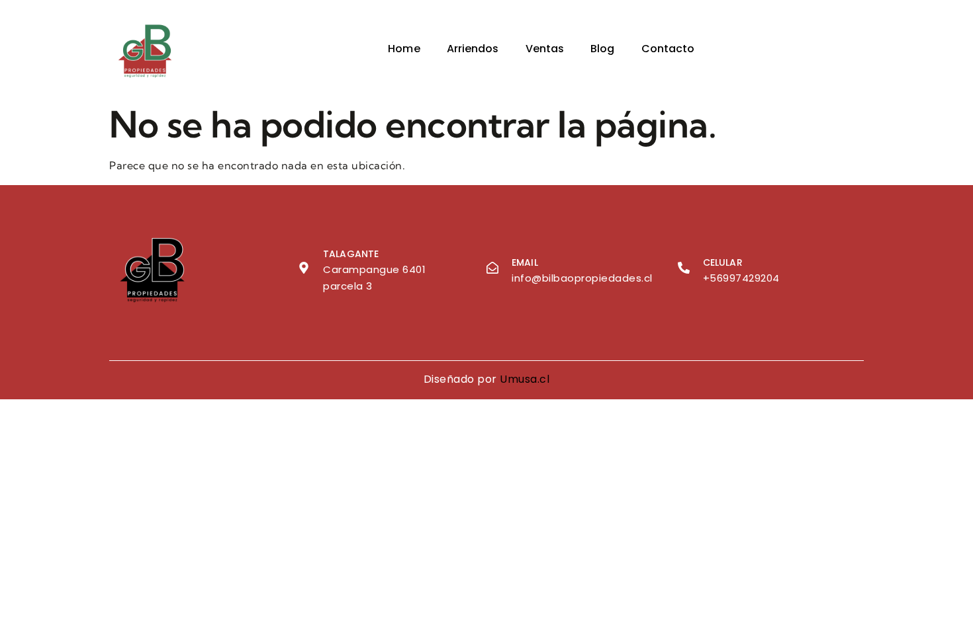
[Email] (492, 268)
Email (525, 262)
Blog (602, 48)
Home (404, 48)
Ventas (545, 48)
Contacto (668, 48)
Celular (723, 262)
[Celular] (684, 268)
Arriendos (473, 48)
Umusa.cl (524, 379)
